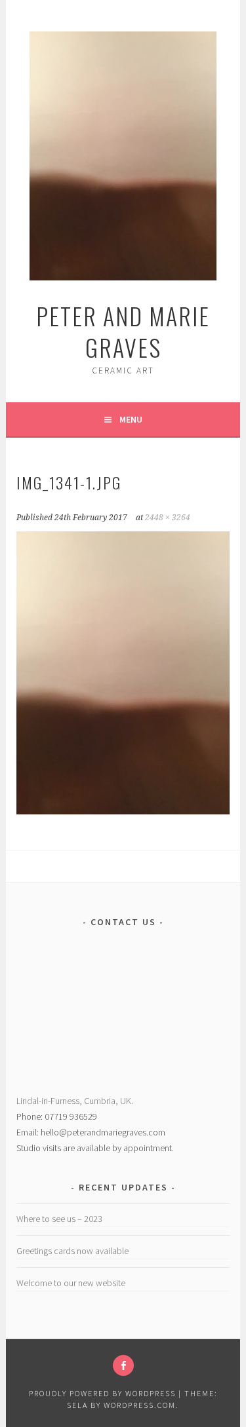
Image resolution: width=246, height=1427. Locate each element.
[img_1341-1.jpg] (122, 810)
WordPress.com (140, 1405)
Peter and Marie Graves (123, 331)
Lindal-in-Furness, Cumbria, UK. (74, 1101)
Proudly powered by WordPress (102, 1393)
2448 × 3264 (167, 517)
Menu (130, 419)
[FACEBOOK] (123, 1365)
